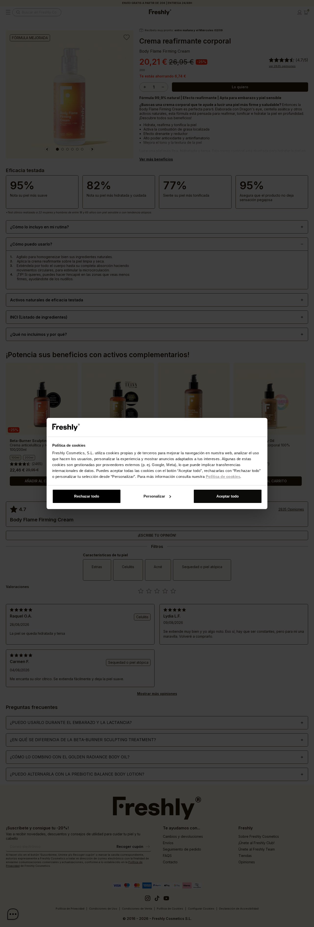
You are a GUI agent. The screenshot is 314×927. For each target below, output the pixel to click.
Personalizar (154, 496)
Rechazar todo (86, 496)
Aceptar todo (227, 496)
